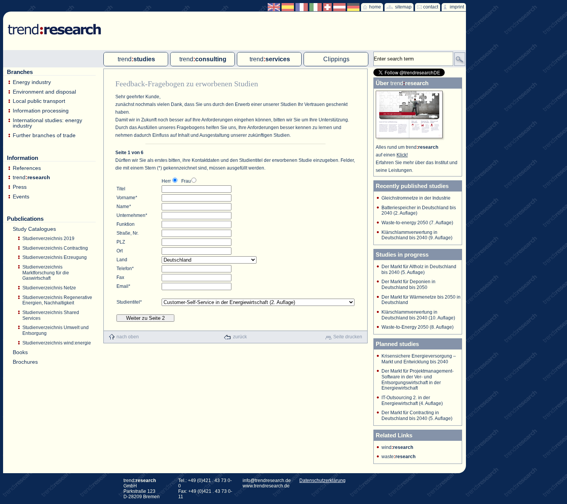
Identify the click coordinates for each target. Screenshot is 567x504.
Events (21, 197)
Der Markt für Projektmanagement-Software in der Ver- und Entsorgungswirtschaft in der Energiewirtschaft (417, 379)
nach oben (127, 336)
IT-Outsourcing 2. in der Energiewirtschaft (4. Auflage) (412, 400)
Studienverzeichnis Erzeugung (54, 257)
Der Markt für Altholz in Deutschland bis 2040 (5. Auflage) (418, 269)
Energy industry (32, 82)
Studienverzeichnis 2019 (48, 238)
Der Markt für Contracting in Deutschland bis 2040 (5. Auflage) (416, 415)
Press (20, 187)
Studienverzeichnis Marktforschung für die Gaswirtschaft (45, 272)
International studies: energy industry (47, 123)
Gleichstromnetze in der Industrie (416, 198)
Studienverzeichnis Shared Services (50, 315)
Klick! (402, 155)
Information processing (41, 111)
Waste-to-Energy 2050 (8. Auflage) (417, 327)
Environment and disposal (44, 92)
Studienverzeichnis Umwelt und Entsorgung (55, 330)
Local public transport (39, 101)
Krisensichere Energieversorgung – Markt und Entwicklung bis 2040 (418, 359)
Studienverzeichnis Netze (49, 288)
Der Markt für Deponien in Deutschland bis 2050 (408, 284)
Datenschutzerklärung (322, 480)
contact (430, 7)
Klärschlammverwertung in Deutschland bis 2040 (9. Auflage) (416, 235)
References (27, 168)
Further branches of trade (44, 135)
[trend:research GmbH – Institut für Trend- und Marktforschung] (50, 23)
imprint (457, 7)
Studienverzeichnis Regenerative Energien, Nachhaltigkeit (57, 300)
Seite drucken (347, 336)
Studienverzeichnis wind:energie (56, 343)
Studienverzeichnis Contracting (55, 248)
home (375, 7)
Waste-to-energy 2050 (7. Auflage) (417, 222)
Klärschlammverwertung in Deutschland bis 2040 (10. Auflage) (418, 315)
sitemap (403, 7)
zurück (240, 336)
